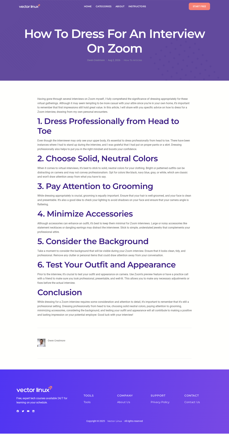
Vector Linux (114, 421)
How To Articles (133, 60)
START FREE (199, 6)
